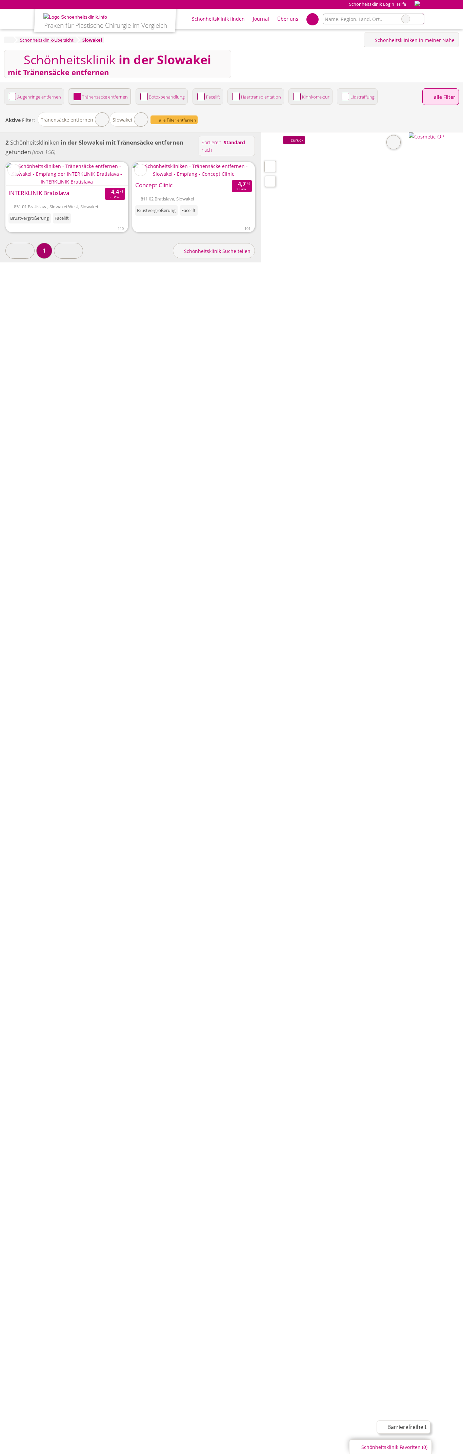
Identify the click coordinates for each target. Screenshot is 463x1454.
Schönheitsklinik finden (218, 19)
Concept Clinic (154, 185)
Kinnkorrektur (315, 97)
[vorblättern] (238, 170)
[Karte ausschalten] (393, 142)
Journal (261, 19)
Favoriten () (394, 1447)
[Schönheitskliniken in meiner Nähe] (270, 181)
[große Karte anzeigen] (269, 166)
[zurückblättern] (149, 170)
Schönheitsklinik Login (371, 4)
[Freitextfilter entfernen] (405, 19)
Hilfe (401, 4)
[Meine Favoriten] (312, 19)
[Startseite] (8, 40)
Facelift (213, 97)
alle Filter (443, 97)
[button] (20, 251)
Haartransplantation (261, 97)
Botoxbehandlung (167, 97)
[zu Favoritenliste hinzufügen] (13, 170)
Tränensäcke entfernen (105, 97)
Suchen (419, 19)
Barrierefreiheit (406, 1427)
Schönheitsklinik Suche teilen (216, 251)
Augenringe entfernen (39, 97)
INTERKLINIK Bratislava (38, 193)
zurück (296, 140)
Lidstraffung (362, 97)
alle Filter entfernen (177, 120)
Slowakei (122, 119)
